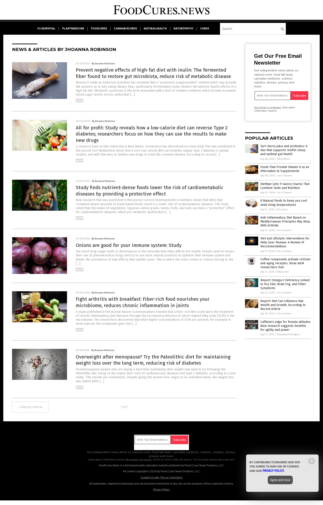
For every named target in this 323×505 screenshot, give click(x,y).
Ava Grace (282, 209)
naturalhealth (155, 28)
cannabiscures (125, 28)
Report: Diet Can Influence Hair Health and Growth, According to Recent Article (283, 305)
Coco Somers (284, 175)
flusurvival (46, 28)
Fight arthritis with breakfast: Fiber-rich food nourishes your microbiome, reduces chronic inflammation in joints (143, 302)
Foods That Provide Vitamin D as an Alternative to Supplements (284, 169)
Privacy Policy (161, 489)
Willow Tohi (283, 271)
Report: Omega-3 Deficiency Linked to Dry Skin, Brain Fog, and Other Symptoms (285, 284)
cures (204, 28)
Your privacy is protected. (267, 107)
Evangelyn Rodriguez (288, 334)
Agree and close (280, 480)
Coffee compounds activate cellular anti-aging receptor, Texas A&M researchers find (285, 263)
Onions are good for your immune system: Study (128, 245)
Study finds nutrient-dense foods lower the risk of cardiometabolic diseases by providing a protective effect (149, 191)
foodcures (99, 28)
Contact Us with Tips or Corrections (162, 477)
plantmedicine (73, 28)
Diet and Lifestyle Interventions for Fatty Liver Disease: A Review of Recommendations (285, 242)
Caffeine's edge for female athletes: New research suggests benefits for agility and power (285, 326)
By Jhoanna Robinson (103, 63)
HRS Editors (283, 158)
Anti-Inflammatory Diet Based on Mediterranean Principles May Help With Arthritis (285, 221)
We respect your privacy (139, 459)
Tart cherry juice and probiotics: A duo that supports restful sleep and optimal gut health (283, 150)
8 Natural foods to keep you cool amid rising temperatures (283, 202)
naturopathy (183, 28)
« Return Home (30, 407)
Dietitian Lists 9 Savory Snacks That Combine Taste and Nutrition (284, 186)
